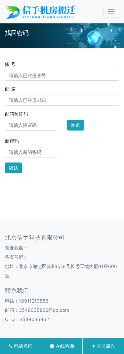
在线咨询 (64, 346)
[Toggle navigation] (111, 11)
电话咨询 (22, 346)
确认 (13, 168)
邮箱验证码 (16, 114)
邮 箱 (10, 89)
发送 (75, 125)
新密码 (12, 141)
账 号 (10, 64)
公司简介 (105, 346)
